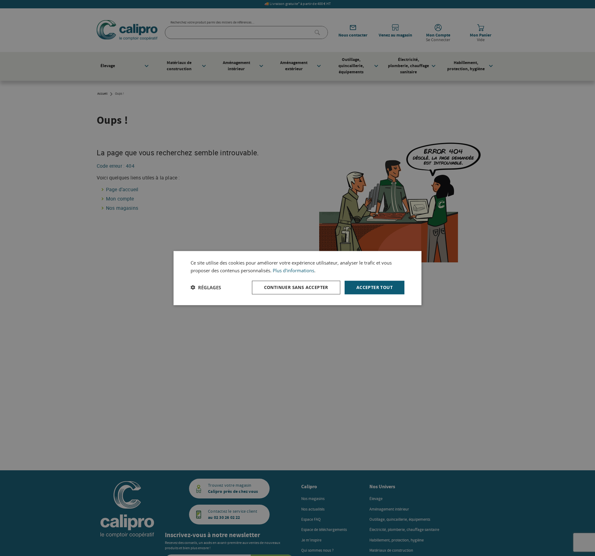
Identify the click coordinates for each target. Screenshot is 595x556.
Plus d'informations (293, 270)
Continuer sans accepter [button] (296, 287)
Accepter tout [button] (374, 287)
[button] (206, 287)
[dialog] (297, 278)
